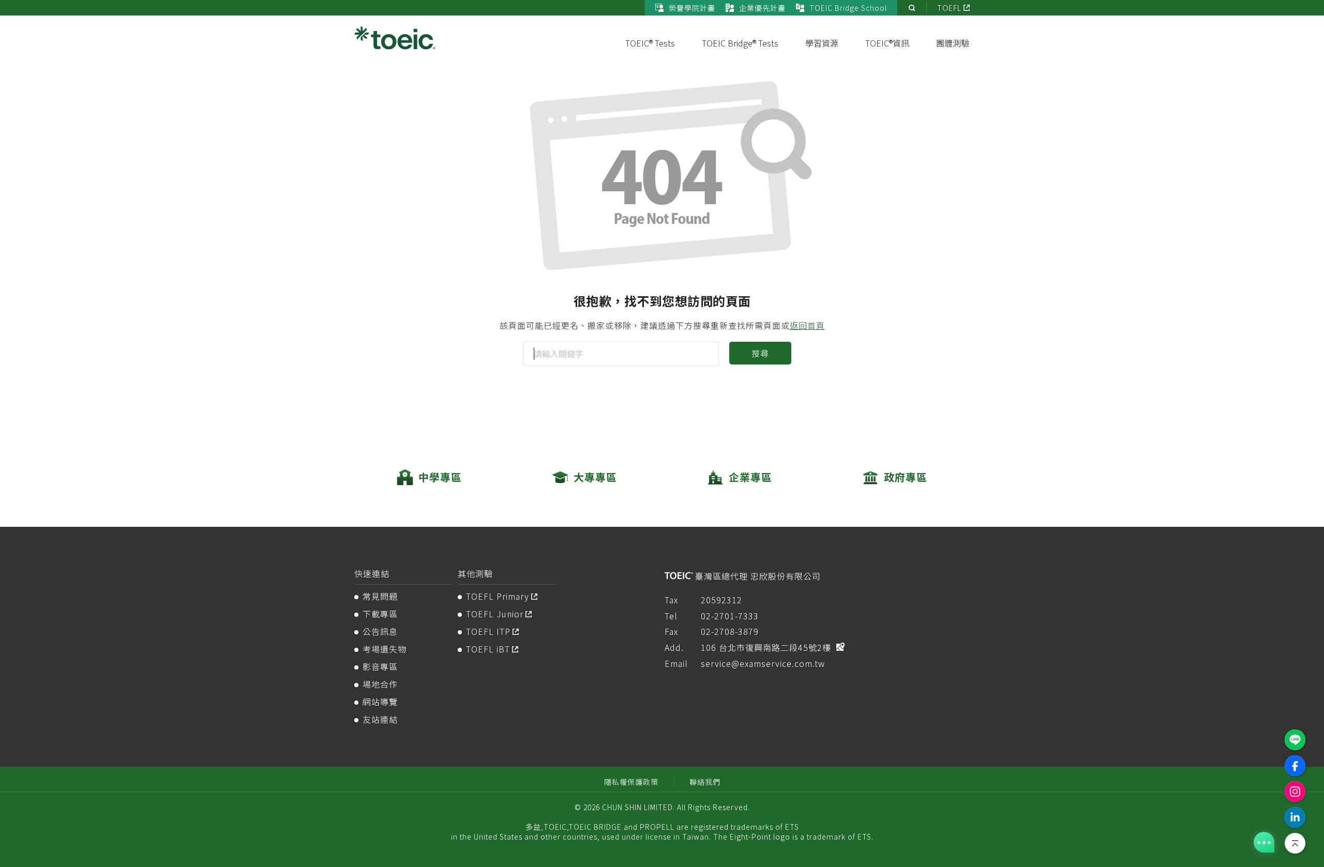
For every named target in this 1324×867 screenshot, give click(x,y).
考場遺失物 (385, 649)
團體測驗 (952, 43)
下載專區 (380, 613)
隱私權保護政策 (631, 781)
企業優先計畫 (762, 8)
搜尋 (760, 353)
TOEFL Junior (494, 613)
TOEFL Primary (497, 596)
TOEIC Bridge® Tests (740, 43)
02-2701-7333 (730, 616)
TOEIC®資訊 (887, 43)
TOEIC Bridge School (848, 8)
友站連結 (380, 719)
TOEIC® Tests (650, 43)
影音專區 (380, 666)
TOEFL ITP (488, 631)
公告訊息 (380, 631)
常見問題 (380, 596)
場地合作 (380, 684)
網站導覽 (380, 701)
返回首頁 (807, 325)
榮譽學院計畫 (692, 8)
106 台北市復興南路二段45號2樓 (766, 647)
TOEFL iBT (488, 649)
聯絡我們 (704, 781)
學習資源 (821, 43)
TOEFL (949, 8)
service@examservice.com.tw (763, 663)
